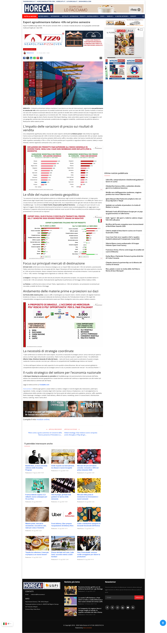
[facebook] (107, 607)
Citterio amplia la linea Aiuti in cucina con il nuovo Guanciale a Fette (124, 232)
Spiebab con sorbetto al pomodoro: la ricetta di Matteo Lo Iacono (123, 206)
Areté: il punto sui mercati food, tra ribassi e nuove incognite (62, 467)
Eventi (102, 16)
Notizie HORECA (43, 16)
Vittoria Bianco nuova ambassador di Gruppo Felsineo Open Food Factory (122, 244)
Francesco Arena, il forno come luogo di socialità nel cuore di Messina (125, 251)
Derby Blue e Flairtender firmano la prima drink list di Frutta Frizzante (124, 257)
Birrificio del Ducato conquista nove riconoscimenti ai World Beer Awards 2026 (124, 225)
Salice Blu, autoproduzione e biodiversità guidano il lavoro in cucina (124, 181)
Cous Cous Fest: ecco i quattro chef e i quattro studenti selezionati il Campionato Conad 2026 (123, 238)
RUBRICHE (110, 16)
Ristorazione (55, 16)
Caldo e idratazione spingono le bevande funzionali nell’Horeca (88, 525)
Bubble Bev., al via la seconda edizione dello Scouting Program (36, 468)
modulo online (42, 419)
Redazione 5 (80, 473)
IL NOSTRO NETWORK (121, 16)
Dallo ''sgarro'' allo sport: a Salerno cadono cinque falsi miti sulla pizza (124, 219)
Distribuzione (74, 16)
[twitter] (112, 607)
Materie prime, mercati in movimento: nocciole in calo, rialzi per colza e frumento (35, 526)
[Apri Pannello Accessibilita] (163, 623)
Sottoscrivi (139, 597)
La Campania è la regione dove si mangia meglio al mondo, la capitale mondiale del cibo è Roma (90, 610)
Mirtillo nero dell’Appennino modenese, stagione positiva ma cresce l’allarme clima (123, 193)
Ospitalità (65, 16)
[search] (143, 16)
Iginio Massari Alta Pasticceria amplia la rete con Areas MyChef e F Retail (123, 200)
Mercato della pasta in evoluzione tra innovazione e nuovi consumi (87, 497)
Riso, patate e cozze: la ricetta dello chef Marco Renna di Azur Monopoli (123, 270)
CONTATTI (133, 16)
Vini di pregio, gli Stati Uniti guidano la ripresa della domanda (61, 497)
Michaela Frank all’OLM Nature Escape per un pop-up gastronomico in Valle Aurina (124, 212)
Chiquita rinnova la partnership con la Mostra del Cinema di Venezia (124, 263)
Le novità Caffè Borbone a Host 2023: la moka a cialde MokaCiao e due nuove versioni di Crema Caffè (90, 599)
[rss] (133, 607)
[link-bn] (98, 8)
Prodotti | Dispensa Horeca (89, 16)
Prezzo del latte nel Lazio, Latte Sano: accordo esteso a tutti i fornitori (62, 554)
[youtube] (128, 607)
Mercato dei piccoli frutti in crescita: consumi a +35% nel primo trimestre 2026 (87, 468)
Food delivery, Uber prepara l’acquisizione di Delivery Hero (62, 525)
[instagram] (117, 607)
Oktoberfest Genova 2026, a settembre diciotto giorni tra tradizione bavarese (123, 187)
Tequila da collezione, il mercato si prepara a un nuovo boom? (37, 553)
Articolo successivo (70, 429)
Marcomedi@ (87, 628)
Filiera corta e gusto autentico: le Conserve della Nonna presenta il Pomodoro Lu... (45, 434)
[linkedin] (122, 607)
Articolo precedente (55, 429)
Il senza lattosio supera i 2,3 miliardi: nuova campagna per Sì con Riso (36, 497)
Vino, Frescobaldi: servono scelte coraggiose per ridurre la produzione (88, 554)
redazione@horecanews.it (38, 594)
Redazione (28, 502)
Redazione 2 (28, 473)
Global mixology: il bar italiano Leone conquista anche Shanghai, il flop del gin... (80, 434)
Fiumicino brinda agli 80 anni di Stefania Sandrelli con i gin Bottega (90, 588)
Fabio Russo (80, 528)
